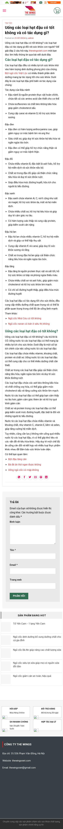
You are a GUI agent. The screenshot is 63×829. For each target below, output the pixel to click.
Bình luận (15, 522)
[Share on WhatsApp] (18, 477)
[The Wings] (30, 10)
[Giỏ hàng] (57, 10)
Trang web (16, 579)
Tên (13, 550)
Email (14, 565)
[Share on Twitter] (29, 477)
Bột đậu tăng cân (17, 459)
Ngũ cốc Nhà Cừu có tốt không (24, 318)
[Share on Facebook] (24, 477)
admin (31, 38)
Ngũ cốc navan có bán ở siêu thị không (29, 323)
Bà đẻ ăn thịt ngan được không (24, 464)
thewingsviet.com (38, 50)
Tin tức (8, 23)
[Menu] (4, 11)
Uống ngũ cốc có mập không (23, 469)
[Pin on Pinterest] (40, 477)
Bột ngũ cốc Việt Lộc (16, 73)
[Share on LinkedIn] (46, 477)
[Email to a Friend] (35, 477)
